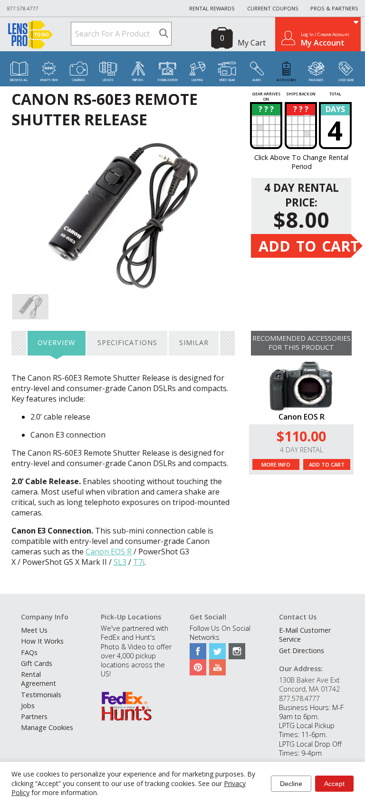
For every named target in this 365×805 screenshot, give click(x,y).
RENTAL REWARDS (212, 8)
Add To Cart (327, 464)
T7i (138, 562)
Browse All (19, 80)
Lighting (197, 80)
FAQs (29, 652)
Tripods (138, 80)
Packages (316, 80)
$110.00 (301, 436)
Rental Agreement (38, 679)
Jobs (28, 705)
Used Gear (346, 80)
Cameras (78, 80)
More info (275, 464)
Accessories (287, 80)
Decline (291, 783)
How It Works (42, 641)
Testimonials (41, 694)
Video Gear (227, 80)
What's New (49, 80)
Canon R (109, 551)
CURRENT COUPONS (272, 8)
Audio (256, 80)
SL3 (120, 562)
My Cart (252, 42)
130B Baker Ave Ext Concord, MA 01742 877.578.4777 (309, 688)
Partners (34, 716)
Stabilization (167, 80)
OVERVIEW (56, 342)
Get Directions (301, 650)
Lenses (108, 80)
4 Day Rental (301, 449)
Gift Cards (36, 663)
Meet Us (34, 630)
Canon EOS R (302, 417)
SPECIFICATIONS (127, 342)
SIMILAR (194, 342)
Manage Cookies (47, 727)
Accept (334, 783)
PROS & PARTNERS (334, 8)
